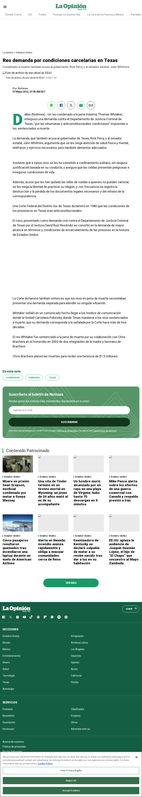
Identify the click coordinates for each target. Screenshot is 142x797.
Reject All (71, 780)
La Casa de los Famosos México (105, 14)
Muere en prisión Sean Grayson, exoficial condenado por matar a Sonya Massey (16, 490)
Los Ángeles (77, 649)
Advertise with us (80, 729)
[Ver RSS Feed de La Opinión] (66, 617)
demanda (34, 377)
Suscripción (9, 722)
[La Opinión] (71, 7)
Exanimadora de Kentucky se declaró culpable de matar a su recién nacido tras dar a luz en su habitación (88, 551)
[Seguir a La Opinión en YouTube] (24, 617)
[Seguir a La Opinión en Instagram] (17, 617)
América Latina (79, 642)
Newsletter (9, 715)
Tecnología (9, 675)
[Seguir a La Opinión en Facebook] (3, 617)
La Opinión (8, 52)
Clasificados (77, 709)
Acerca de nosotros (13, 741)
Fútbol (42, 14)
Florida (74, 682)
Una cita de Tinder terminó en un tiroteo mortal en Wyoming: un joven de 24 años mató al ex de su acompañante (53, 492)
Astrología (8, 688)
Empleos (76, 715)
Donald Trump (13, 14)
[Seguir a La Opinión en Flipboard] (45, 617)
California (76, 675)
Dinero (6, 662)
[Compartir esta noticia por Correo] (81, 105)
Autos (74, 669)
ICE (30, 14)
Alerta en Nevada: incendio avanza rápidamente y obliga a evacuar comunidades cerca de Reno (52, 549)
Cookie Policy (45, 763)
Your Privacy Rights (71, 770)
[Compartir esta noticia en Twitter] (71, 105)
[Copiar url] (91, 105)
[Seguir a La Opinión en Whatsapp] (52, 617)
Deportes (76, 655)
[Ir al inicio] (16, 608)
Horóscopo (8, 729)
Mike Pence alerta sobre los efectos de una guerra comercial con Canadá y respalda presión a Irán (123, 490)
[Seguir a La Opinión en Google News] (38, 617)
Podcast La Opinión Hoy (66, 14)
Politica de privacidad (14, 746)
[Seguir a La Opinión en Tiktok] (31, 617)
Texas (52, 377)
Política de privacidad (67, 431)
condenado (13, 377)
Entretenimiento (11, 655)
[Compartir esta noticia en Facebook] (61, 105)
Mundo (6, 642)
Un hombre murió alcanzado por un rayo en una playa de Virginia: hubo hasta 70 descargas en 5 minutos (87, 492)
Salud (6, 669)
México (6, 649)
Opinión (75, 662)
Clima (74, 722)
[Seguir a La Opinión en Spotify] (59, 617)
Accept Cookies (71, 790)
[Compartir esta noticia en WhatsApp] (51, 105)
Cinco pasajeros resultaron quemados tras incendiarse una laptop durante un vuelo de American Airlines (17, 551)
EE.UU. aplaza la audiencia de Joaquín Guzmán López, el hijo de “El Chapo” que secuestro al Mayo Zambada (124, 551)
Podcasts (8, 709)
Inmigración (77, 636)
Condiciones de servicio (104, 431)
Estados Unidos (24, 52)
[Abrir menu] (5, 7)
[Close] (136, 757)
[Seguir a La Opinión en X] (10, 617)
